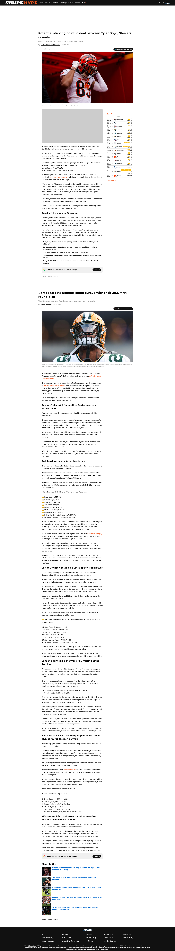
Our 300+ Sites (109, 934)
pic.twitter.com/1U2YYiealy (77, 690)
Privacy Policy (91, 938)
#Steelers (97, 163)
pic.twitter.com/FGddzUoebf (60, 640)
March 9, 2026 (76, 812)
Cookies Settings (110, 941)
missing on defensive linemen (54, 386)
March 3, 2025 (65, 693)
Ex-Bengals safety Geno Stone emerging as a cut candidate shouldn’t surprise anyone (70, 248)
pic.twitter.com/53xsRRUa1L (52, 168)
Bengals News (53, 277)
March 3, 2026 (72, 642)
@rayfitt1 (45, 163)
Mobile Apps (127, 934)
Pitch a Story (66, 938)
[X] (163, 2)
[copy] (53, 49)
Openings (65, 934)
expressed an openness (58, 177)
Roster (70, 3)
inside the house (70, 770)
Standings (63, 3)
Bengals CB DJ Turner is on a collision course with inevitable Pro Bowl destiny (70, 262)
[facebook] (159, 2)
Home (44, 277)
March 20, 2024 (68, 170)
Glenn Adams (46, 304)
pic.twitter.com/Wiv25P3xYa (66, 515)
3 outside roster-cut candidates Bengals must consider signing (67, 252)
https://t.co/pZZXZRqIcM (76, 165)
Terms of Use (108, 938)
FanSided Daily (47, 938)
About (44, 934)
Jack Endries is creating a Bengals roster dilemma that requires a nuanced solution (72, 257)
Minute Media (32, 946)
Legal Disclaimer (48, 941)
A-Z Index (89, 941)
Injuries (77, 3)
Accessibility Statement (70, 941)
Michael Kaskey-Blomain (50, 45)
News (41, 3)
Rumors (47, 3)
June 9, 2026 (71, 517)
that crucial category (94, 534)
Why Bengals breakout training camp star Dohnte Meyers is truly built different (70, 243)
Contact (89, 934)
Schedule (55, 3)
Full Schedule (112, 180)
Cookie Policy (128, 938)
